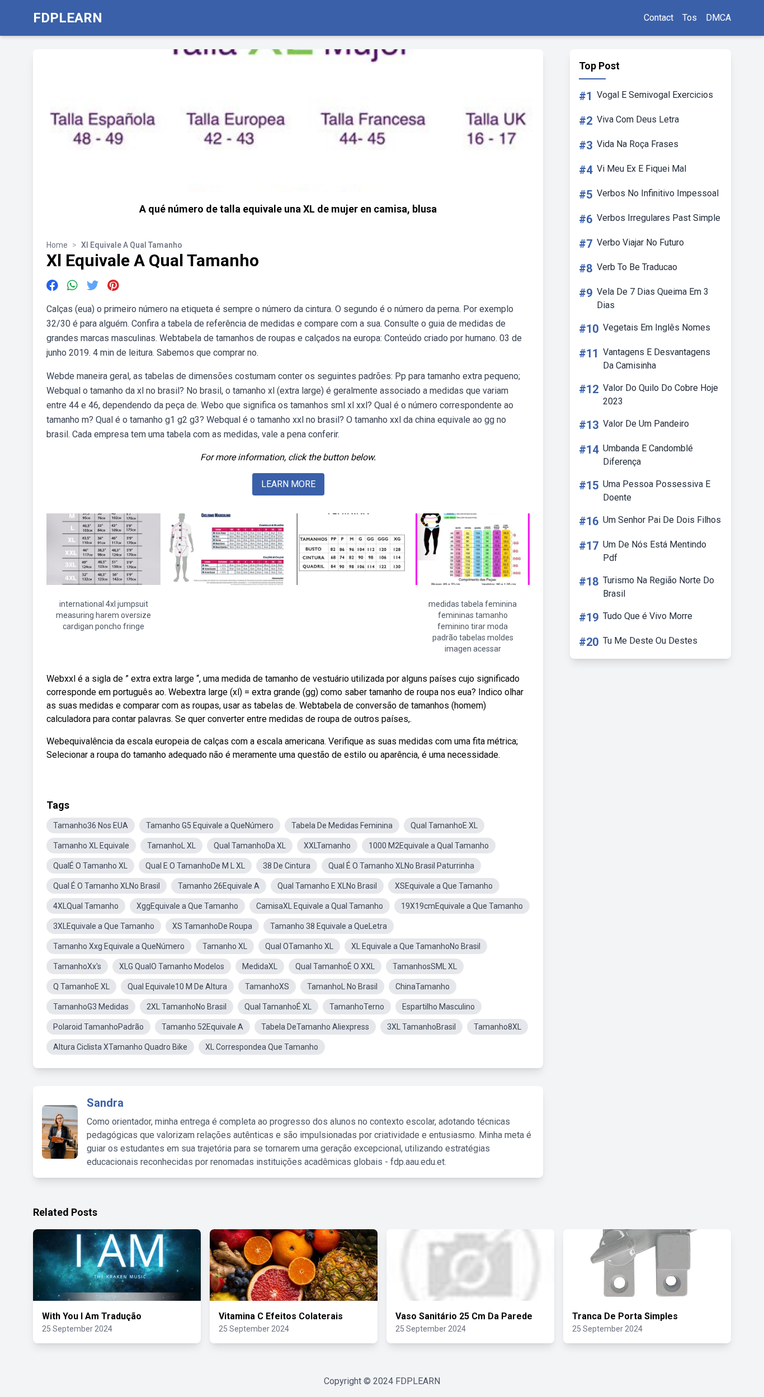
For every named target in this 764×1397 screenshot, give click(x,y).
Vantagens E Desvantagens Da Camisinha (656, 359)
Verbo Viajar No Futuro (640, 242)
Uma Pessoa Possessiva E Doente (656, 491)
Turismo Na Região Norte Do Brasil (658, 587)
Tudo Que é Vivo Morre (647, 616)
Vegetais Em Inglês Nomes (656, 327)
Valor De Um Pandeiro (646, 423)
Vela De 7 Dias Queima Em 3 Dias (653, 298)
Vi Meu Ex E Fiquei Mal (641, 168)
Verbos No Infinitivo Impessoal (658, 193)
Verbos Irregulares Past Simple (658, 218)
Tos (689, 17)
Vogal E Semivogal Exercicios (655, 94)
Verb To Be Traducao (637, 267)
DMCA (718, 17)
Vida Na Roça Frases (637, 144)
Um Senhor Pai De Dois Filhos (662, 520)
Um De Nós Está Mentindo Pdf (654, 551)
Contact (658, 17)
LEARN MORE (288, 484)
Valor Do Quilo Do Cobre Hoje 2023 (660, 395)
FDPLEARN (67, 18)
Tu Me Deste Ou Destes (650, 640)
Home (57, 244)
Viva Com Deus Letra (638, 119)
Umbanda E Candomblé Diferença (648, 455)
